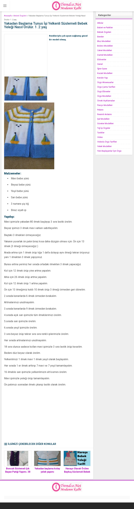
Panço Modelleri (104, 105)
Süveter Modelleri (105, 123)
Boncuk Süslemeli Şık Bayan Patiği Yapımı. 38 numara (17, 471)
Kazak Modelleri (104, 73)
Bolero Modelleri (105, 46)
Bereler (100, 36)
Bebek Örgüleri (20, 16)
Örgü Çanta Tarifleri (106, 87)
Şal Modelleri (103, 119)
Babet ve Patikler (105, 27)
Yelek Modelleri (104, 146)
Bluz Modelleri (104, 41)
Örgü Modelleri (104, 96)
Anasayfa (8, 16)
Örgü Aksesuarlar (105, 82)
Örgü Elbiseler (103, 91)
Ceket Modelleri (104, 50)
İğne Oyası (102, 68)
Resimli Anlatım (104, 114)
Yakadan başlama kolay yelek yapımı (47, 470)
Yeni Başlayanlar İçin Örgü (109, 151)
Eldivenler (101, 59)
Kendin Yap (102, 78)
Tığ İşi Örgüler (103, 128)
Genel (100, 64)
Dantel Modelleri (105, 55)
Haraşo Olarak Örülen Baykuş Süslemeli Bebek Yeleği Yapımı (77, 471)
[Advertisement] (25, 54)
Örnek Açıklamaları (106, 100)
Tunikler (100, 132)
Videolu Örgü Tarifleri (107, 142)
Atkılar (100, 23)
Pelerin (100, 110)
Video (100, 137)
